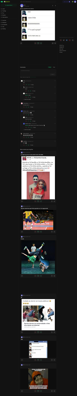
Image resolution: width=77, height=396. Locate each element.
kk (21, 297)
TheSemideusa (26, 103)
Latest (3, 8)
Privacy (61, 52)
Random (4, 15)
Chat (3, 26)
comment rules (33, 77)
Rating (50, 67)
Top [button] (3, 13)
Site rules (61, 49)
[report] (53, 43)
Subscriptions (5, 17)
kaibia (24, 80)
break (22, 239)
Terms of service (63, 50)
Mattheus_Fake (26, 111)
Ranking (4, 28)
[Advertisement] (67, 19)
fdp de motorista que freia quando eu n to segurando (34, 208)
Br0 (24, 5)
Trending (4, 11)
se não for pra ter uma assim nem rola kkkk (32, 154)
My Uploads (4, 24)
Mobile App (62, 45)
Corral (26, 87)
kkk (22, 339)
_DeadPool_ (25, 141)
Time (54, 67)
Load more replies (27, 99)
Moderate (4, 22)
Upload (9, 5)
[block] (55, 43)
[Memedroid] (2, 1)
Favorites (4, 20)
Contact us (62, 47)
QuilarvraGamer (26, 133)
